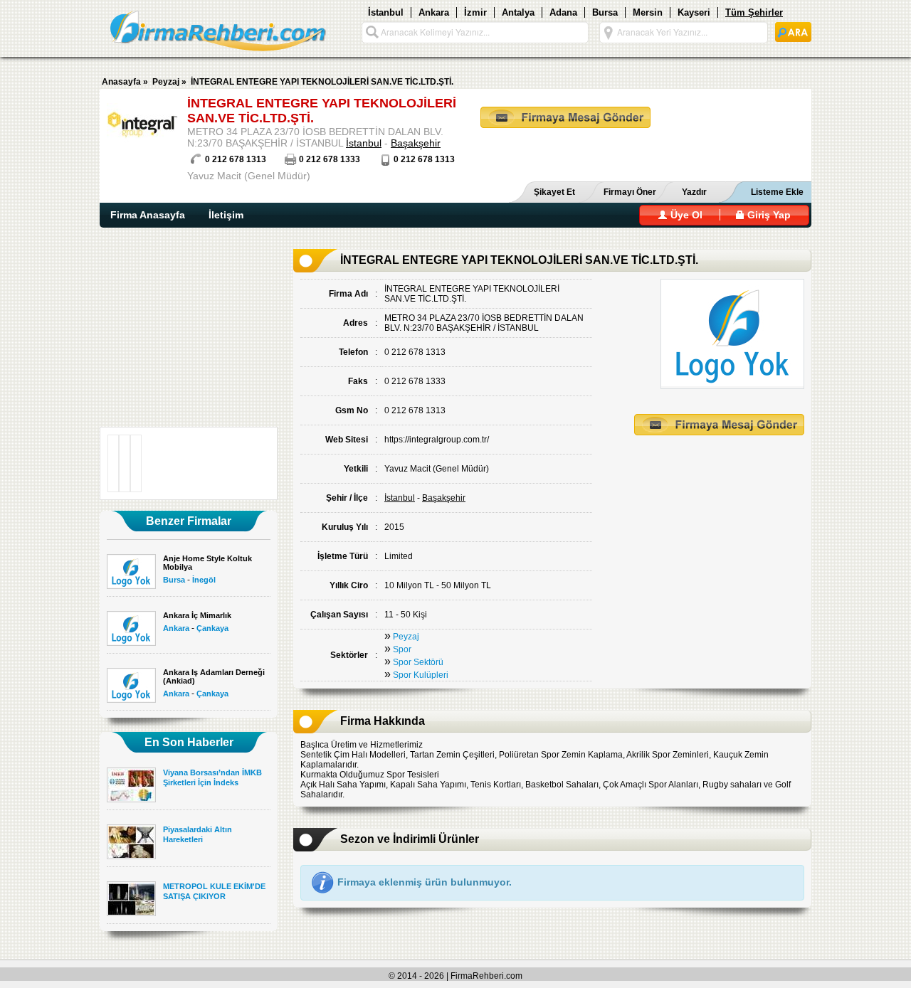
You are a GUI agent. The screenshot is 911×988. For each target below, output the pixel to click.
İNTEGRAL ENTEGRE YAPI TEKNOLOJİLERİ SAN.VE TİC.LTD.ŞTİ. (322, 82)
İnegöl (204, 579)
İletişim (226, 215)
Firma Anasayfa (147, 215)
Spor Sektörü (418, 662)
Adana (563, 12)
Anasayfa (121, 82)
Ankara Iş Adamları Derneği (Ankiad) (214, 676)
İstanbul (386, 12)
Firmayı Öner (630, 192)
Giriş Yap (767, 215)
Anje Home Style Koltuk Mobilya (207, 562)
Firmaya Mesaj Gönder (565, 117)
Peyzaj (165, 82)
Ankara (433, 12)
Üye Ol (685, 215)
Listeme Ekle (777, 192)
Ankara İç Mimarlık (197, 615)
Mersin (648, 12)
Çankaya (212, 628)
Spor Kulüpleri (420, 675)
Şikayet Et (554, 192)
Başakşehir (416, 143)
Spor (402, 649)
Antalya (518, 12)
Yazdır (694, 192)
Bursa (605, 12)
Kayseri (694, 12)
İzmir (475, 12)
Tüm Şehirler (754, 12)
